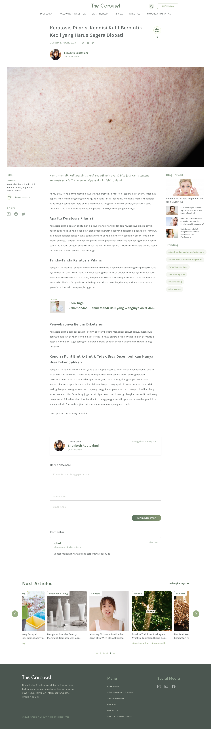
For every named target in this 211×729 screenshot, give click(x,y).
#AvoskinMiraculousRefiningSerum (185, 259)
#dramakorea (174, 289)
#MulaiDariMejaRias (158, 13)
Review (119, 13)
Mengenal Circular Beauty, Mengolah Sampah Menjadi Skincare (38, 638)
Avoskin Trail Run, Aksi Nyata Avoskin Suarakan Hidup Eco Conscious (123, 638)
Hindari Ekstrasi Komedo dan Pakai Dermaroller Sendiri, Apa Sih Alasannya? (192, 221)
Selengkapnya (177, 583)
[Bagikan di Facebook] (88, 43)
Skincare (11, 180)
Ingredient (47, 13)
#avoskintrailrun (115, 643)
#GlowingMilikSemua (73, 13)
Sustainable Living (33, 593)
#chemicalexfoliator (177, 267)
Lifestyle (134, 13)
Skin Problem (100, 13)
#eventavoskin (134, 643)
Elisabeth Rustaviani (76, 52)
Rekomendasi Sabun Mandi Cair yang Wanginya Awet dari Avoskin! (111, 308)
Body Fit (113, 593)
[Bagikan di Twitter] (92, 43)
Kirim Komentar (146, 517)
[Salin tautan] (83, 43)
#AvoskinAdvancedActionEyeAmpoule (186, 252)
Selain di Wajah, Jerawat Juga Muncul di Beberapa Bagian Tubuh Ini (191, 210)
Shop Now (167, 6)
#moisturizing (175, 282)
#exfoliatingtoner (176, 274)
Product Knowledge (55, 299)
